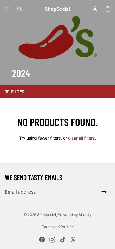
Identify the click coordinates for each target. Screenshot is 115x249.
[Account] (94, 8)
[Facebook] (41, 239)
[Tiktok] (62, 239)
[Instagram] (52, 239)
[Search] (19, 8)
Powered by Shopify (74, 214)
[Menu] (7, 9)
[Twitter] (73, 239)
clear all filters (81, 137)
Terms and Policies (57, 227)
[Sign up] (104, 192)
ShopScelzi (46, 214)
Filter (17, 91)
